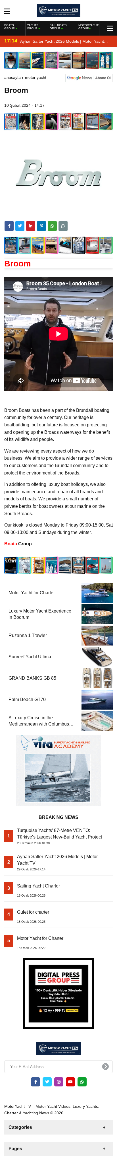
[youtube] (70, 1081)
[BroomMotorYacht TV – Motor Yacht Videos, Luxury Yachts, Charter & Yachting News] (58, 10)
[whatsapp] (82, 1081)
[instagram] (58, 1081)
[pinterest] (41, 226)
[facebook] (9, 226)
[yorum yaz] (63, 226)
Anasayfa (12, 77)
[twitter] (20, 226)
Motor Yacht (35, 77)
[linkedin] (30, 226)
